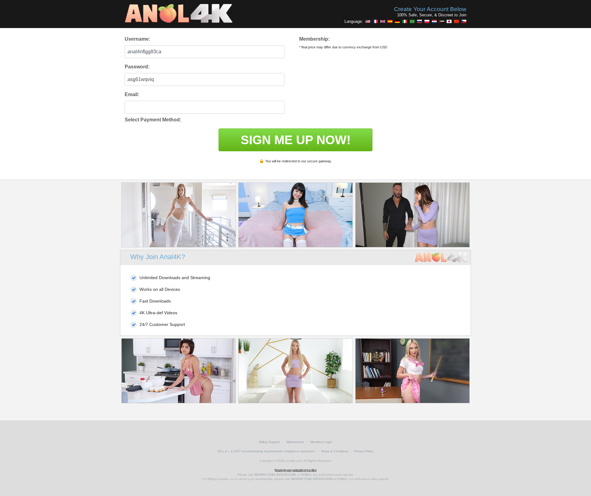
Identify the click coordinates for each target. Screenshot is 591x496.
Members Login (321, 442)
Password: (137, 66)
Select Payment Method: (153, 119)
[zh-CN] (456, 21)
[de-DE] (397, 21)
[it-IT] (404, 21)
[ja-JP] (449, 21)
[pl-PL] (426, 21)
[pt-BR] (412, 21)
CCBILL (306, 474)
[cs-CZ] (463, 21)
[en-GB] (382, 21)
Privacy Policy (363, 451)
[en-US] (367, 21)
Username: (137, 39)
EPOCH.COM (286, 474)
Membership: (314, 39)
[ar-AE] (441, 21)
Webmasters (295, 442)
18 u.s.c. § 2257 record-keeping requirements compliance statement (266, 451)
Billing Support (269, 442)
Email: (132, 94)
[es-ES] (390, 21)
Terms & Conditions (334, 451)
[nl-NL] (434, 21)
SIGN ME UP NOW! (296, 140)
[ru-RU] (419, 21)
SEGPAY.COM (264, 474)
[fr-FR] (375, 21)
